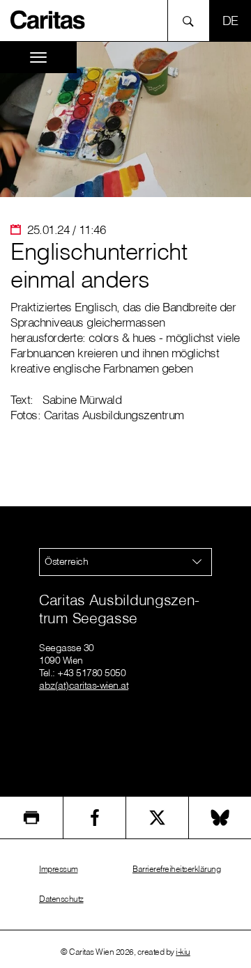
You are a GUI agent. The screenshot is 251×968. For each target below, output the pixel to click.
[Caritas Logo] (48, 19)
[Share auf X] (157, 817)
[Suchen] (192, 20)
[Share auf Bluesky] (220, 817)
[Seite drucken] (31, 817)
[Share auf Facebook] (94, 817)
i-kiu (183, 951)
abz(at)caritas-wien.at (83, 685)
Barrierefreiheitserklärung (176, 869)
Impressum (58, 869)
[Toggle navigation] (38, 57)
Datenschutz (61, 898)
